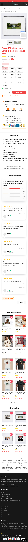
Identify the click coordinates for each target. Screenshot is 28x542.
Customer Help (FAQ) (5, 514)
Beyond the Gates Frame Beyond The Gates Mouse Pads (7, 447)
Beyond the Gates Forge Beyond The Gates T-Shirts (7, 372)
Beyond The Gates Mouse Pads (8, 11)
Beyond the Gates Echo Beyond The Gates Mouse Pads (7, 425)
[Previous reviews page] (18, 302)
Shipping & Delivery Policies (7, 506)
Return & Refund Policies (6, 510)
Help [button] (25, 540)
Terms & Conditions (5, 494)
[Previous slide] (2, 25)
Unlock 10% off (3, 535)
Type (3, 61)
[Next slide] (25, 25)
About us (3, 492)
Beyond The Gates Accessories (13, 9)
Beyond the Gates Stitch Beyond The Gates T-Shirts (20, 394)
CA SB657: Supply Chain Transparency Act (10, 500)
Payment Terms (4, 508)
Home (2, 9)
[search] (24, 4)
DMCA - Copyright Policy (6, 498)
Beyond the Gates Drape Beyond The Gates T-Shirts (7, 394)
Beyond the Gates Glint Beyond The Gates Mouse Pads (20, 425)
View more (14, 402)
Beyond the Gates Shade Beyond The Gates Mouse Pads (20, 447)
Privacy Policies (4, 496)
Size (3, 66)
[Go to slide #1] (10, 42)
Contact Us (3, 512)
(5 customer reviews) (12, 56)
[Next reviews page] (25, 302)
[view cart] (26, 4)
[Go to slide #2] (17, 42)
